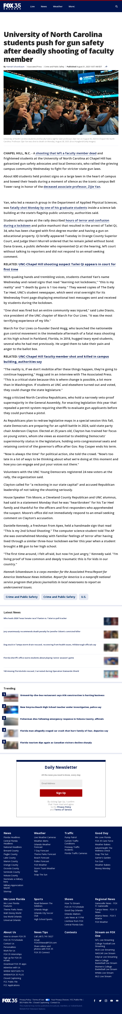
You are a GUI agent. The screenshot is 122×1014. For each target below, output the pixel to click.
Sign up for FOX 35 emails (13, 959)
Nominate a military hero (13, 880)
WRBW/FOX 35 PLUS (14, 974)
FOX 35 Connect (42, 952)
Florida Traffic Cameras (76, 853)
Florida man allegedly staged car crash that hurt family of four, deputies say (64, 730)
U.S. (83, 597)
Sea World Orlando (13, 916)
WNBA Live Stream (104, 972)
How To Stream (72, 903)
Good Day (101, 833)
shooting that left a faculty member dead (66, 153)
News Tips (41, 932)
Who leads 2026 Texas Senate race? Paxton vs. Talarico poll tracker (35, 618)
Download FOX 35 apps (15, 964)
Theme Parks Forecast (45, 854)
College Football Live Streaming (105, 945)
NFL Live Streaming (104, 940)
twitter (100, 1000)
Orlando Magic (41, 909)
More (71, 6)
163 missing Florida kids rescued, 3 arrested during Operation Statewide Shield (41, 671)
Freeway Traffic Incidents (72, 848)
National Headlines (13, 847)
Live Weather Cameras (45, 837)
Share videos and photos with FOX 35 (43, 947)
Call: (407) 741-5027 (43, 936)
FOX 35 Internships (13, 954)
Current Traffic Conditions (72, 842)
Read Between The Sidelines (43, 904)
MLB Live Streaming (105, 949)
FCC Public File (11, 981)
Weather (40, 833)
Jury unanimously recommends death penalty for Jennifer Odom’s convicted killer (42, 631)
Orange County (11, 864)
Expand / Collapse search (116, 6)
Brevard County (11, 850)
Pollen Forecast (41, 861)
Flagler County (10, 854)
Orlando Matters (72, 914)
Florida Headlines (12, 837)
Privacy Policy (64, 807)
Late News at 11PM (74, 917)
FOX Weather (40, 864)
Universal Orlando (12, 920)
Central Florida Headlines (11, 842)
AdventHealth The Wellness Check (103, 849)
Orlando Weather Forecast (42, 845)
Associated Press (34, 66)
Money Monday (102, 868)
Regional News (105, 899)
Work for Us (9, 950)
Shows (69, 899)
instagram (106, 1000)
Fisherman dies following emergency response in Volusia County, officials (62, 719)
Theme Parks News (13, 909)
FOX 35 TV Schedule (74, 906)
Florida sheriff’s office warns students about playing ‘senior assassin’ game (39, 657)
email (117, 1000)
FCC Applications (12, 985)
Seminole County (12, 871)
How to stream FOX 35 (15, 936)
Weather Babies (102, 844)
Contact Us (9, 943)
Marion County (11, 861)
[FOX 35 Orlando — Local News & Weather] (13, 6)
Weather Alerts (41, 840)
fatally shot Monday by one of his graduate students (48, 208)
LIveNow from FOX (74, 921)
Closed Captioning (12, 978)
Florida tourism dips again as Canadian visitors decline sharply (56, 742)
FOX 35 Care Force (104, 840)
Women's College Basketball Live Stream (106, 968)
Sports (38, 899)
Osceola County (11, 868)
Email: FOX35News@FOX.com (45, 941)
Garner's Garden (103, 857)
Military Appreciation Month (13, 886)
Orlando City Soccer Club (43, 914)
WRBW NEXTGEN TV (14, 971)
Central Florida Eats (74, 924)
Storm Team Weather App (44, 869)
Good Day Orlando (74, 910)
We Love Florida (103, 837)
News (7, 833)
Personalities (10, 947)
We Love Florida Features (11, 904)
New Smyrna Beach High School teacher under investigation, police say (60, 707)
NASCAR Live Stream (105, 953)
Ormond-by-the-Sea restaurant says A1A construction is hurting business (62, 695)
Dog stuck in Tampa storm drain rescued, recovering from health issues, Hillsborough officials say (50, 644)
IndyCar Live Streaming (106, 956)
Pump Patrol (71, 837)
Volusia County (11, 875)
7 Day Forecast (41, 850)
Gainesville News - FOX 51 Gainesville (106, 904)
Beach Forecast (41, 857)
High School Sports (43, 919)
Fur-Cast (99, 861)
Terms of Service (63, 809)
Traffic (69, 833)
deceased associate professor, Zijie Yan (72, 187)
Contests (71, 932)
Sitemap (7, 891)
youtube (111, 1000)
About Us (10, 932)
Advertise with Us (12, 967)
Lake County (10, 857)
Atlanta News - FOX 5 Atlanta (105, 917)
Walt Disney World (12, 913)
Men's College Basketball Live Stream (106, 961)
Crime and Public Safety (54, 66)
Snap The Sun (40, 874)
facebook (94, 1000)
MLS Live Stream (103, 976)
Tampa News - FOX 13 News (106, 911)
